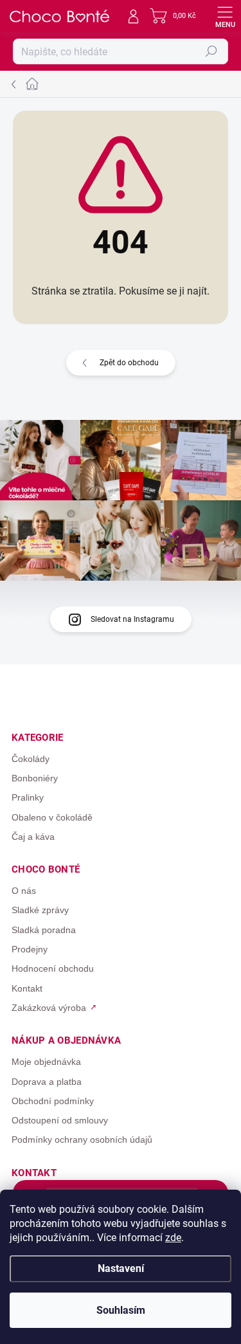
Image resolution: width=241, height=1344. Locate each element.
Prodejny (30, 949)
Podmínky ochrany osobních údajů (82, 1139)
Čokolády (30, 759)
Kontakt (27, 988)
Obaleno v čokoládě (52, 817)
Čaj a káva (33, 836)
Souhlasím (120, 1310)
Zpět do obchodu (129, 362)
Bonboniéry (35, 778)
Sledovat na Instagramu (132, 619)
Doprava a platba (47, 1081)
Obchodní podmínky (53, 1101)
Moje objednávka (46, 1062)
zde (173, 1237)
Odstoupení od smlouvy (60, 1120)
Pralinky (28, 797)
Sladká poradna (44, 930)
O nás (24, 890)
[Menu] (225, 16)
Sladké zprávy (40, 910)
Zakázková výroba (49, 1008)
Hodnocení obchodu (53, 968)
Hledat (211, 51)
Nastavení (121, 1268)
